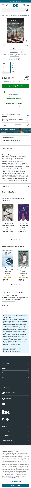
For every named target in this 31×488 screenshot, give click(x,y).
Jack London (14, 52)
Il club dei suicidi (8, 223)
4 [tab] (16, 239)
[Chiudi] (29, 448)
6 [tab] (19, 239)
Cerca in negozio (15, 107)
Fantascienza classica (8, 301)
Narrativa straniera (11, 295)
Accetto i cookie (15, 485)
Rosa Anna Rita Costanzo (12, 54)
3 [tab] (14, 239)
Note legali (5, 305)
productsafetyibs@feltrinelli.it (12, 351)
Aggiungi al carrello (17, 86)
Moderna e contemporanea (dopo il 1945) (15, 297)
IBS (8, 81)
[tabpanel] (15, 30)
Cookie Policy (15, 477)
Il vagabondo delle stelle (23, 271)
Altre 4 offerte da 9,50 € (16, 81)
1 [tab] (15, 41)
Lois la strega (23, 223)
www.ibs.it (9, 331)
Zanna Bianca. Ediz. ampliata (8, 271)
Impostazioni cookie (15, 481)
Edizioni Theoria (14, 56)
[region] (15, 467)
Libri (3, 295)
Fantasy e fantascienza (13, 299)
